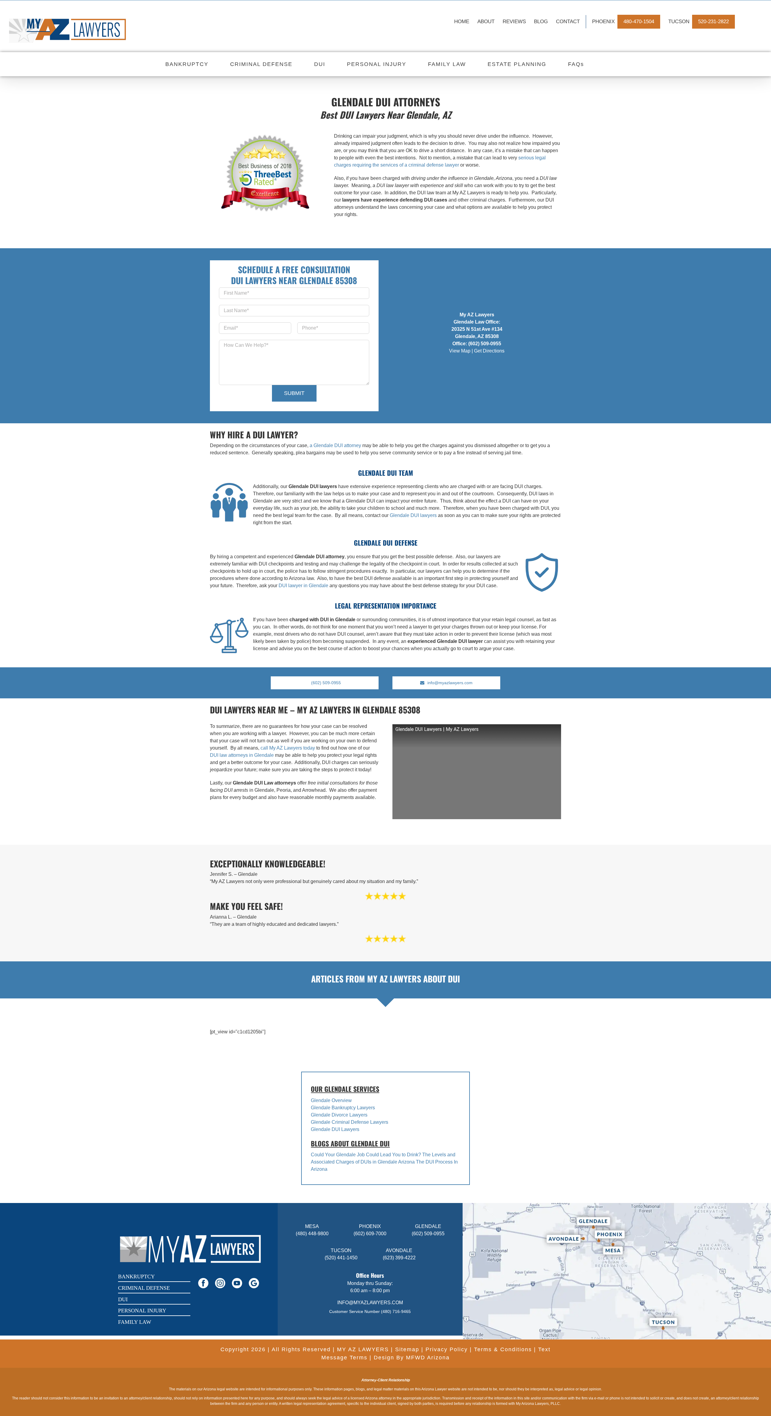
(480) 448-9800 (312, 1233)
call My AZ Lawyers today (288, 747)
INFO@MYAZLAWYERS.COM (370, 1302)
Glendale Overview (331, 1100)
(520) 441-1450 (341, 1257)
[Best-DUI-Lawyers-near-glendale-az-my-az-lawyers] (265, 134)
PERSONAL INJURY (142, 1311)
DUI (123, 1299)
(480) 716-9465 (396, 1311)
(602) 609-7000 (370, 1233)
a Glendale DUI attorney (335, 445)
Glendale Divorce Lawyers (339, 1114)
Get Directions (489, 350)
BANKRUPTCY (136, 1276)
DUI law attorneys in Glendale (242, 755)
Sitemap (407, 1349)
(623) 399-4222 (399, 1257)
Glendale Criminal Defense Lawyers (349, 1122)
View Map (459, 350)
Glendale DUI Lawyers (335, 1129)
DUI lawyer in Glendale (303, 585)
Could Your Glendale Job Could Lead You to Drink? (366, 1154)
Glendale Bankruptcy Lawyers (343, 1107)
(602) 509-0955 (484, 343)
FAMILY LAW (134, 1322)
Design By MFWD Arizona (412, 1358)
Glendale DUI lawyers (413, 515)
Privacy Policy (447, 1349)
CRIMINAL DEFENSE (144, 1288)
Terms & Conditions (503, 1349)
